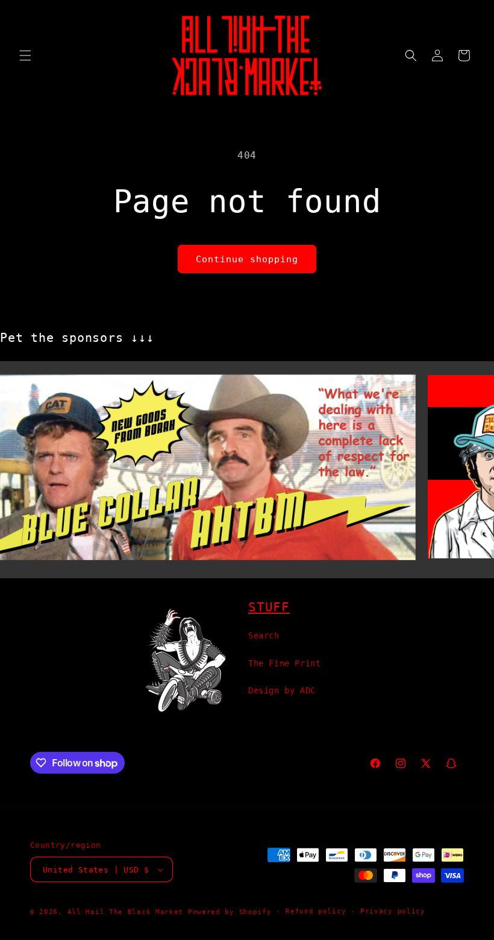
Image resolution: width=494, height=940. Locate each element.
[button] (25, 55)
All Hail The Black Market (125, 912)
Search (264, 635)
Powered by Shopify (230, 912)
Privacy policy (392, 911)
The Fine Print (284, 663)
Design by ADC (282, 690)
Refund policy (316, 911)
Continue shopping (247, 259)
